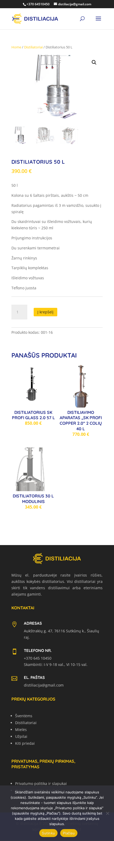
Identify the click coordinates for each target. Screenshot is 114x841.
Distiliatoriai (33, 47)
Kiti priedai (25, 743)
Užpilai (21, 736)
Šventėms (23, 715)
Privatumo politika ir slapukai (41, 783)
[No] (107, 813)
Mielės (21, 729)
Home (16, 47)
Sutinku (48, 833)
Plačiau (69, 833)
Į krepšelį (45, 311)
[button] (94, 62)
